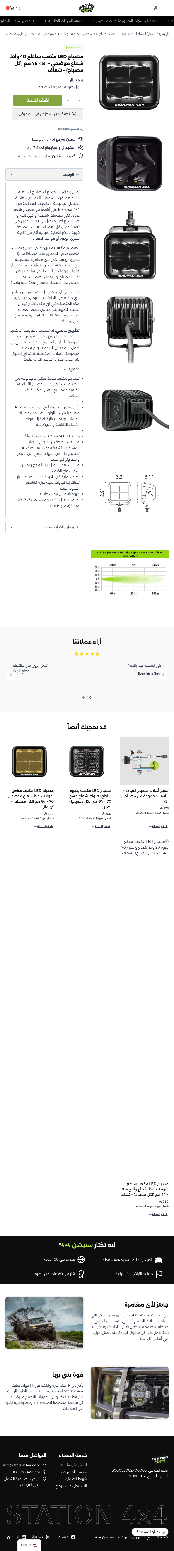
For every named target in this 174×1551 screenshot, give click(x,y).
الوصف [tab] (69, 174)
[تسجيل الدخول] (156, 8)
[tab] (90, 697)
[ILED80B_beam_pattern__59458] (130, 575)
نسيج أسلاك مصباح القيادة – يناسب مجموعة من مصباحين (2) (145, 796)
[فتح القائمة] (164, 7)
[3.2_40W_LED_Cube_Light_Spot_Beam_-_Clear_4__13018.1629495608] (130, 328)
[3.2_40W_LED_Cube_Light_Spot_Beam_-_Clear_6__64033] (130, 493)
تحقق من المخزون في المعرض (44, 114)
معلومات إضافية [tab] (60, 527)
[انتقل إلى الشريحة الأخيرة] (163, 674)
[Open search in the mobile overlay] (18, 8)
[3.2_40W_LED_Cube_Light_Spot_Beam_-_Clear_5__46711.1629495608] (130, 410)
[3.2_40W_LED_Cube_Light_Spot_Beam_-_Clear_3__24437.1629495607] (130, 163)
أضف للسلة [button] (160, 827)
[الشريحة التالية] (10, 674)
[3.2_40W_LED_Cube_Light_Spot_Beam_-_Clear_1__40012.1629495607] (130, 81)
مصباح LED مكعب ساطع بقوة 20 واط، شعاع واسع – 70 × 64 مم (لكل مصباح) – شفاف (145, 1189)
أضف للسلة (37, 100)
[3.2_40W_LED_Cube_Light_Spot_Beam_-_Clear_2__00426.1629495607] (130, 246)
